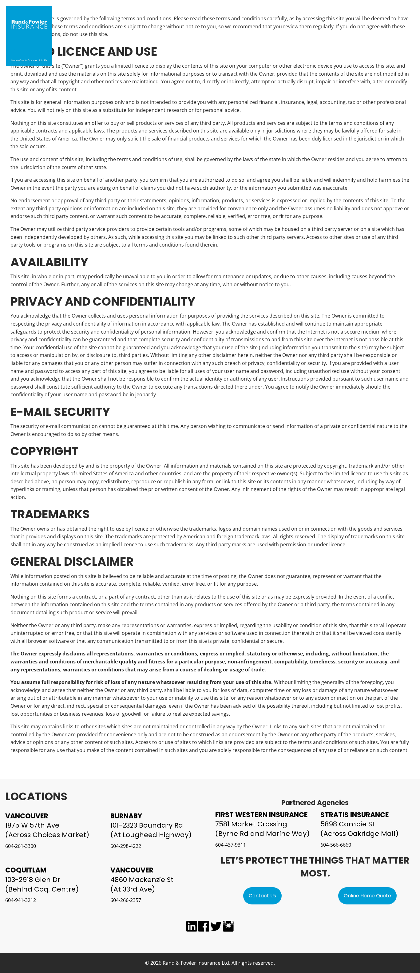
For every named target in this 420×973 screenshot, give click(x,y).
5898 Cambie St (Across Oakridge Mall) (359, 828)
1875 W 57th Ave (32, 825)
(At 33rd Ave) (132, 889)
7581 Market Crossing (251, 824)
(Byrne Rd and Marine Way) (262, 833)
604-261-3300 (20, 846)
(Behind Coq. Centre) (42, 889)
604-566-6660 (335, 844)
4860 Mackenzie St (141, 879)
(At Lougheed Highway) (151, 835)
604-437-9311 (230, 844)
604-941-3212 (20, 900)
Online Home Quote (367, 895)
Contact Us (262, 895)
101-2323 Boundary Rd (146, 825)
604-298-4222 (125, 846)
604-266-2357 (125, 900)
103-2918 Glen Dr (32, 879)
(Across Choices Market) (47, 835)
